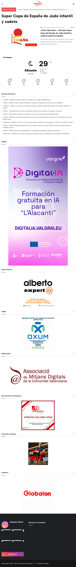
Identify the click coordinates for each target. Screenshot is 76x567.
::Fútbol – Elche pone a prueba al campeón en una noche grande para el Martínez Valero (31, 114)
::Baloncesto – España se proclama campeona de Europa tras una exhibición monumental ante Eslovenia (36, 133)
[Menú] (2, 4)
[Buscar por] (74, 4)
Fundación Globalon (43, 563)
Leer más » (46, 48)
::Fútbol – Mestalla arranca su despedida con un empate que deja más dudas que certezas (31, 130)
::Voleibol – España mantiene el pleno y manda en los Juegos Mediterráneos (27, 100)
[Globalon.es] (38, 3)
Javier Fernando (46, 27)
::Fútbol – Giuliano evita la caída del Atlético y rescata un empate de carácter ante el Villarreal (32, 103)
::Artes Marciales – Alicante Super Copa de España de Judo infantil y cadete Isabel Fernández (56, 33)
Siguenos (13, 554)
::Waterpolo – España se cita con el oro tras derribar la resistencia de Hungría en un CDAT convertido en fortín (38, 122)
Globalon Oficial (16, 522)
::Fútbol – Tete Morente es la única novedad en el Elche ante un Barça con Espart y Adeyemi (32, 111)
